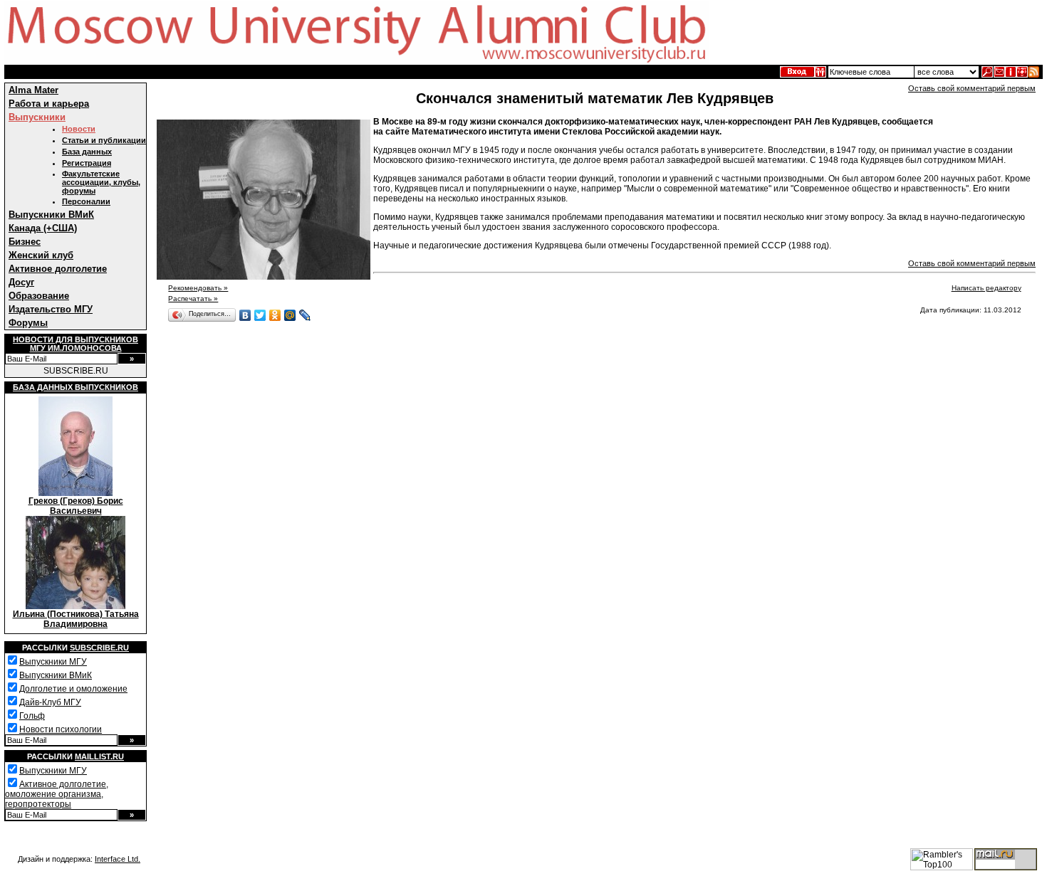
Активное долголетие (58, 268)
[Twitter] (260, 315)
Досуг (21, 282)
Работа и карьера (49, 103)
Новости (78, 129)
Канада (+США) (43, 228)
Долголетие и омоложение (73, 689)
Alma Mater (33, 90)
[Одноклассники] (275, 315)
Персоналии (86, 201)
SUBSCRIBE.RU (75, 371)
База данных (87, 151)
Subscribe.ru (99, 647)
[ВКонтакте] (245, 315)
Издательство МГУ (51, 309)
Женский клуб (41, 255)
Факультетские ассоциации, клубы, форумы (101, 182)
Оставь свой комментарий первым (972, 88)
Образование (39, 295)
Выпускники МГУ (53, 662)
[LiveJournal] (305, 315)
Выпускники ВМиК (51, 214)
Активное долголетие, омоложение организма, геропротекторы (56, 794)
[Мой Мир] (290, 315)
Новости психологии (60, 729)
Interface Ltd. (117, 859)
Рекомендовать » (198, 288)
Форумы (28, 322)
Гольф (32, 716)
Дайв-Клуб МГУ (50, 702)
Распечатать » (193, 298)
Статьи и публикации (104, 140)
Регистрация (86, 163)
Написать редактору (986, 288)
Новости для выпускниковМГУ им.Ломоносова (75, 343)
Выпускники (37, 117)
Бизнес (25, 241)
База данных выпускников (75, 387)
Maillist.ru (99, 756)
